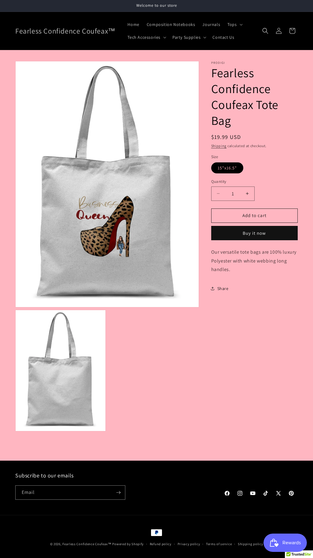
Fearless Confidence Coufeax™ (87, 544)
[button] (234, 24)
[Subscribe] (118, 492)
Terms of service (219, 544)
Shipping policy (250, 544)
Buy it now (254, 233)
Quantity (218, 181)
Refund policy (160, 544)
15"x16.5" (227, 168)
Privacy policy (189, 544)
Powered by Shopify (128, 544)
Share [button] (223, 288)
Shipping (219, 145)
